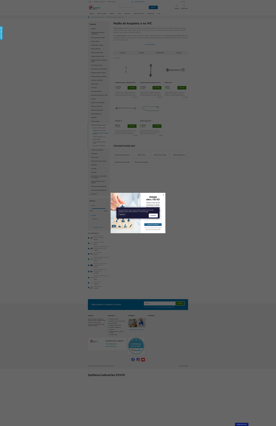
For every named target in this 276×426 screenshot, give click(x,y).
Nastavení (122, 214)
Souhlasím (153, 215)
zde (147, 211)
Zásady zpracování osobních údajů (153, 229)
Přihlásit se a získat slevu (153, 224)
